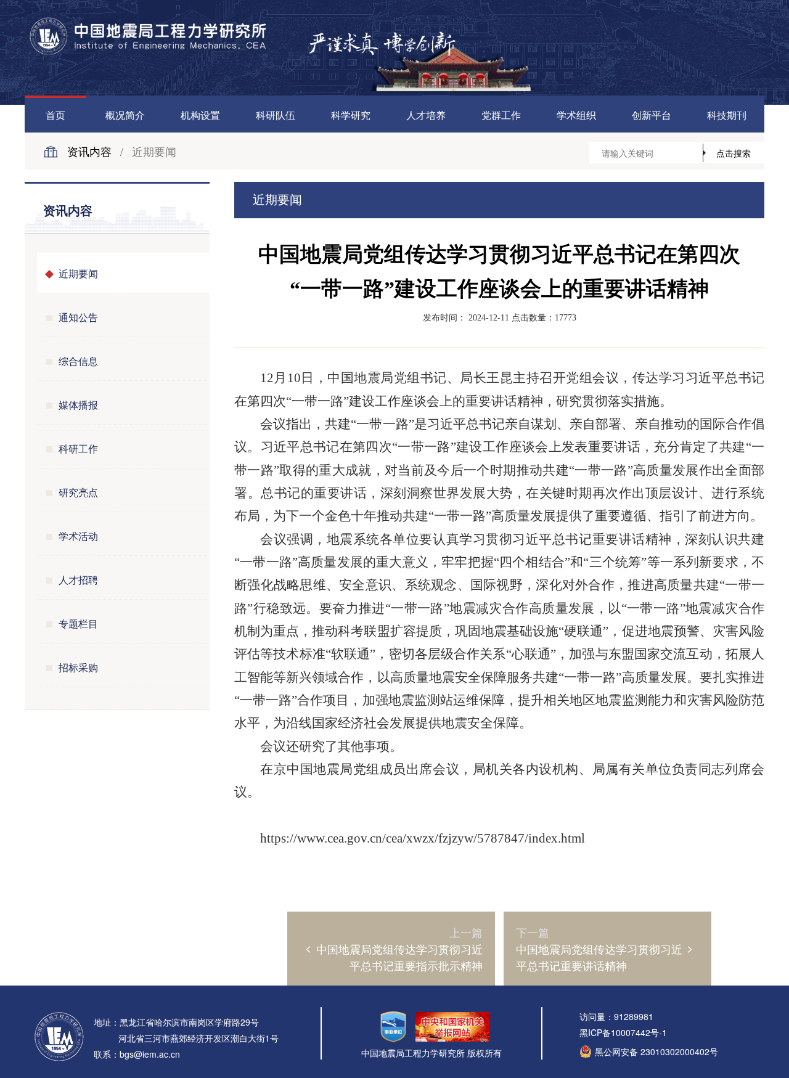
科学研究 (350, 115)
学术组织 (576, 115)
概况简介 (125, 115)
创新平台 (651, 115)
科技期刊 (726, 115)
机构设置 (200, 115)
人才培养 (426, 115)
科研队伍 (275, 115)
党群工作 (501, 115)
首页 (55, 115)
